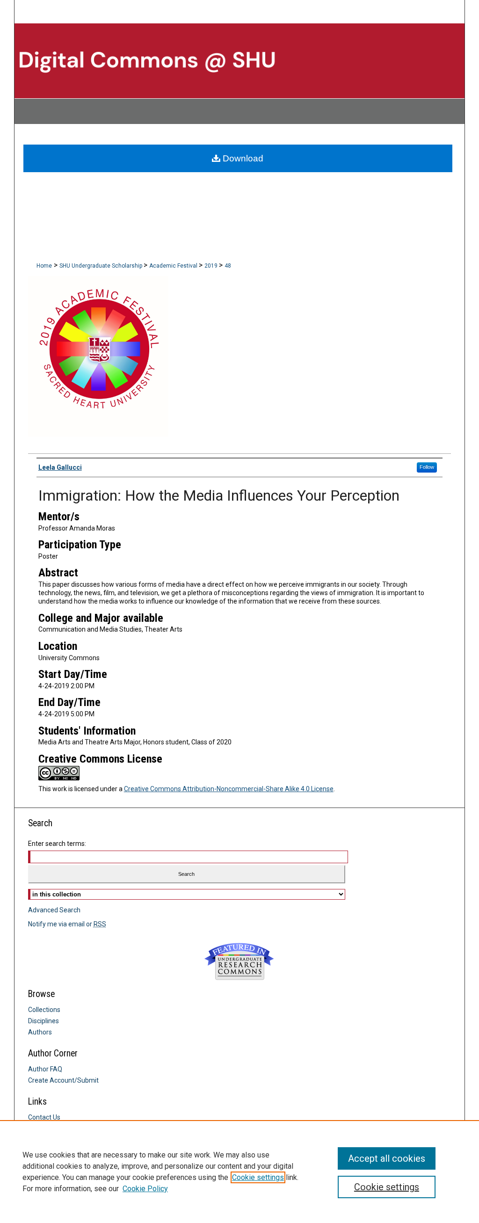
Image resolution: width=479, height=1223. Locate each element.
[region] (239, 1171)
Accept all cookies (386, 1158)
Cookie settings (258, 1177)
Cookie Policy (145, 1188)
